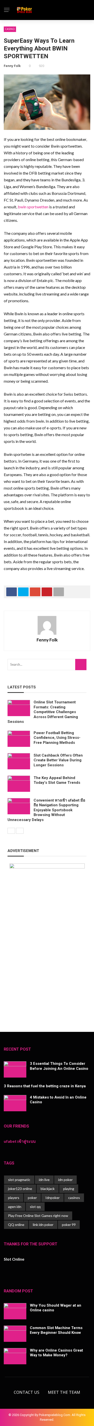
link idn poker (43, 1224)
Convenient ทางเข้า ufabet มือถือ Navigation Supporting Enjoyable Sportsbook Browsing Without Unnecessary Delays (46, 810)
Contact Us (26, 1392)
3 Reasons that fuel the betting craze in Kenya (45, 1086)
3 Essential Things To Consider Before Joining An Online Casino (59, 1066)
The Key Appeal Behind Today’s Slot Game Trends (57, 780)
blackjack (48, 1188)
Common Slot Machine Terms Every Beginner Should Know (56, 1330)
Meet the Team (64, 1392)
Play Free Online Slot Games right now (38, 1215)
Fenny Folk (12, 65)
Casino (10, 29)
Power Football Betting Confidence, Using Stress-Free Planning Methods (57, 738)
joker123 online (20, 1188)
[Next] (20, 831)
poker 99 (69, 1224)
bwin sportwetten (33, 206)
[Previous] (11, 831)
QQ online (16, 1224)
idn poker (65, 1179)
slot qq (35, 1206)
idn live (44, 1179)
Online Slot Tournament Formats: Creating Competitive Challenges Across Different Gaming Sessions (43, 712)
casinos (74, 1197)
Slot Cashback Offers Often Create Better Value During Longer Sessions (58, 760)
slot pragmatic (19, 1179)
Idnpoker (52, 1197)
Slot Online (14, 1259)
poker (32, 1197)
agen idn (14, 1206)
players (13, 1197)
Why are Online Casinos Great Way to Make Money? (56, 1353)
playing (68, 1188)
